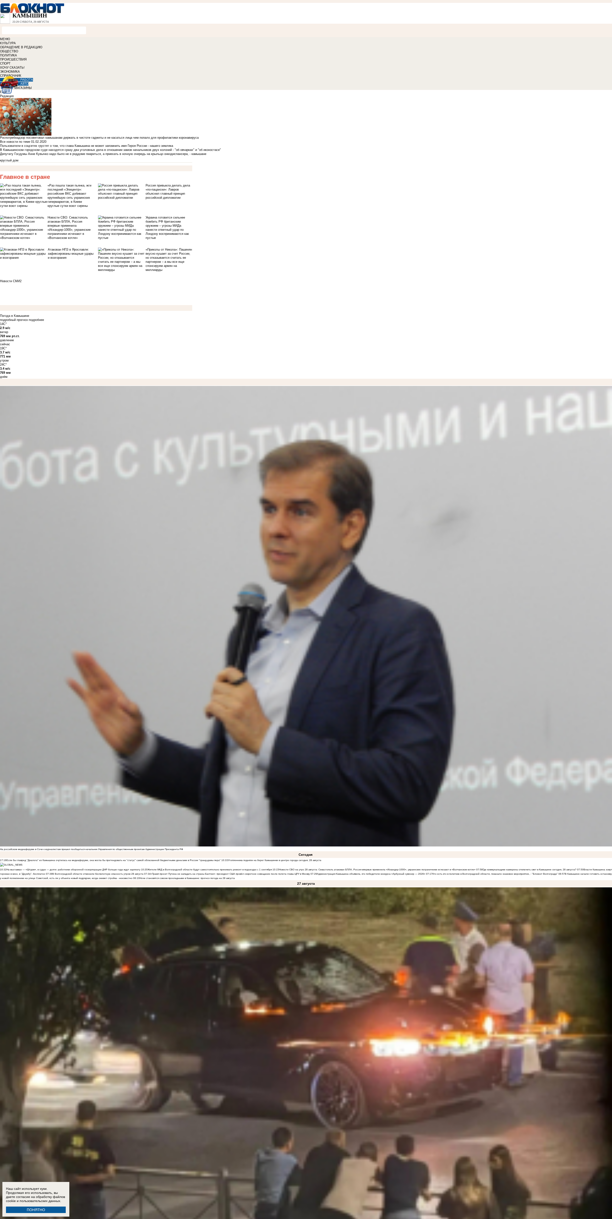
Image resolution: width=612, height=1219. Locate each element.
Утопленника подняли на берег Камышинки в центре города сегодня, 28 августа (274, 860)
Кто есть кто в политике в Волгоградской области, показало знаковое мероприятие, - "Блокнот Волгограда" (495, 874)
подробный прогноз (14, 320)
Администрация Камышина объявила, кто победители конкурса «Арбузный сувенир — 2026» (371, 874)
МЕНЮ (5, 39)
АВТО (24, 84)
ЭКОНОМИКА (10, 71)
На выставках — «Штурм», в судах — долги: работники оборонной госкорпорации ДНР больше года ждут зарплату (73, 869)
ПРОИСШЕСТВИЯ (13, 59)
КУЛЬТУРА (8, 43)
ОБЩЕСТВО (9, 51)
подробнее (36, 320)
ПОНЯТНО (36, 1210)
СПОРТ (5, 63)
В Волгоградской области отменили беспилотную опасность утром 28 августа (97, 874)
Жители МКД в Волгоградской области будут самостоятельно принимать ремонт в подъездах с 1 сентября (210, 869)
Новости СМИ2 (11, 281)
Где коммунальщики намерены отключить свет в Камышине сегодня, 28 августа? (529, 869)
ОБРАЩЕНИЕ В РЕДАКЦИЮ (21, 47)
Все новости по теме (15, 141)
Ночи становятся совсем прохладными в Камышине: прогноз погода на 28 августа (187, 878)
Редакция (7, 96)
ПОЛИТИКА (8, 55)
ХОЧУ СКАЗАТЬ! (12, 67)
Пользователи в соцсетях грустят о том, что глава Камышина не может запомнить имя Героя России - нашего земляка (86, 146)
